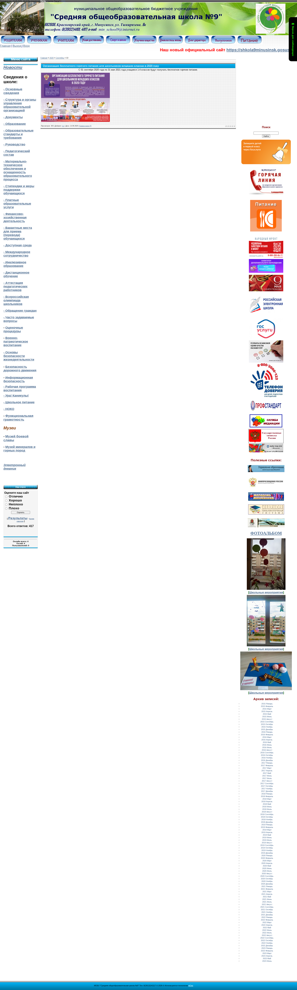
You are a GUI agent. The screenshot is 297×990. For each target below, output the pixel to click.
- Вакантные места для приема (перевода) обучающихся (17, 233)
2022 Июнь (267, 930)
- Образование (14, 124)
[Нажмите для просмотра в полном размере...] (75, 121)
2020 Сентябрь (266, 876)
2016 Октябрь (267, 755)
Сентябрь (60, 58)
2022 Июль (267, 933)
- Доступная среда (17, 245)
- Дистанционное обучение (16, 274)
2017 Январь (267, 763)
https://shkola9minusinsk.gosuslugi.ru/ (239, 50)
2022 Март (267, 922)
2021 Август (267, 904)
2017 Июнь (267, 776)
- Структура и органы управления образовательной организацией (19, 105)
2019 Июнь (267, 837)
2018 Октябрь (267, 817)
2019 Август (267, 843)
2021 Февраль (267, 889)
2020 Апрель (266, 863)
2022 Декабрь (267, 946)
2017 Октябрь (267, 786)
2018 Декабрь (267, 822)
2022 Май (267, 928)
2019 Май (267, 835)
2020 (52, 58)
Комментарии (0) (85, 126)
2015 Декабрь (267, 729)
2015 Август (267, 719)
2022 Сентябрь (266, 938)
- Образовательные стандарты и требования (18, 134)
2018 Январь (267, 794)
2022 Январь (267, 917)
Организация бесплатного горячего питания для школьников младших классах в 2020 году (101, 66)
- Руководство (14, 144)
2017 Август (267, 781)
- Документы (13, 117)
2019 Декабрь (267, 853)
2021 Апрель (266, 894)
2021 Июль (267, 902)
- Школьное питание (19, 402)
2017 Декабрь (267, 791)
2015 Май (267, 714)
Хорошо (15, 500)
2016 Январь (267, 732)
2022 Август (267, 935)
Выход (17, 45)
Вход (26, 45)
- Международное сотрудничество (16, 253)
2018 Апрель (266, 801)
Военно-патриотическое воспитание (15, 341)
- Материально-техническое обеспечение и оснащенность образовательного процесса (17, 170)
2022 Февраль (267, 920)
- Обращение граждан (20, 310)
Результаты (17, 518)
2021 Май (267, 897)
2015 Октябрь (267, 724)
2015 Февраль (267, 706)
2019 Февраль (267, 827)
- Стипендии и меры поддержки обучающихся (18, 189)
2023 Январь (267, 948)
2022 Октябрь (267, 940)
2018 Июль (267, 809)
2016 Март (267, 737)
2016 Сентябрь (266, 753)
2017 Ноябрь (267, 789)
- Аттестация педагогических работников (15, 286)
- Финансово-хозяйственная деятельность (15, 217)
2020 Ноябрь (267, 881)
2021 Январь (267, 886)
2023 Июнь (267, 961)
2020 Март (267, 861)
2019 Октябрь (267, 848)
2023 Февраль (267, 951)
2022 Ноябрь (267, 943)
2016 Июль (267, 747)
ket (63, 126)
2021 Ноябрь (267, 912)
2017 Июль (267, 778)
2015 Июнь (267, 717)
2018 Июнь (267, 807)
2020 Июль (267, 871)
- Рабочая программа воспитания (19, 388)
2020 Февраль (267, 858)
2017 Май (267, 773)
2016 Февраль (267, 735)
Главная (5, 45)
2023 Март (267, 953)
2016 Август (267, 750)
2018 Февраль (267, 796)
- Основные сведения (12, 91)
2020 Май (267, 866)
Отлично (16, 496)
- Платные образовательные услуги (17, 203)
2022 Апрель (266, 925)
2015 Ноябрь (267, 727)
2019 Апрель (266, 832)
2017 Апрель (266, 771)
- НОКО (8, 409)
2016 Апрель (266, 740)
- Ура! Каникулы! (16, 395)
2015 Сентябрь (266, 722)
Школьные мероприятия (266, 592)
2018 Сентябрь (266, 814)
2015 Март (267, 709)
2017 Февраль (267, 765)
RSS (63, 1)
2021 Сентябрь (266, 907)
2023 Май (267, 958)
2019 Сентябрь (266, 845)
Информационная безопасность (18, 379)
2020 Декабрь (267, 884)
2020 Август (267, 873)
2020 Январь (267, 855)
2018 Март (267, 799)
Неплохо (16, 504)
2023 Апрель (266, 956)
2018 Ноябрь (267, 819)
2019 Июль (267, 840)
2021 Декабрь (267, 915)
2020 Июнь (267, 868)
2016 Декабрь (267, 760)
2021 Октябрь (267, 910)
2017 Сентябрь (266, 783)
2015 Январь (267, 704)
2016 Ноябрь (267, 758)
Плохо (14, 508)
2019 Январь (267, 825)
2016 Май (267, 742)
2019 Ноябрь (267, 850)
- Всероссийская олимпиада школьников (16, 300)
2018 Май (267, 804)
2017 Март (267, 768)
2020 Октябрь (267, 879)
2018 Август (267, 812)
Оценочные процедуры (13, 329)
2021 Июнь (267, 899)
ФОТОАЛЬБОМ (266, 533)
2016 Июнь (267, 745)
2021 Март (267, 892)
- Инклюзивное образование (14, 264)
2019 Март (267, 830)
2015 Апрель (266, 711)
